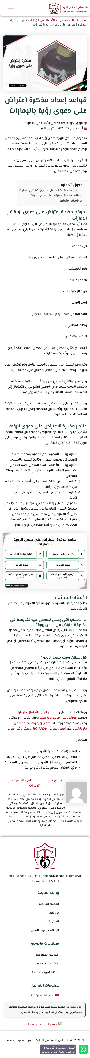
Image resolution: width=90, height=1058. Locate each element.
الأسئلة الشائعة (70, 200)
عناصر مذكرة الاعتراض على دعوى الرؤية (55, 195)
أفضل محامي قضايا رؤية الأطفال (43, 728)
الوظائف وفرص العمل (45, 930)
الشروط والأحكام (47, 963)
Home (81, 20)
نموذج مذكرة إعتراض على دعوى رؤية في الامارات (49, 190)
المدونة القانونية (48, 904)
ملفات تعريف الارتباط (45, 972)
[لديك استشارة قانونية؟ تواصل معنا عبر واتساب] (83, 1049)
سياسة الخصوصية (47, 955)
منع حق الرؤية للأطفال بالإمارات (37, 712)
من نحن (54, 913)
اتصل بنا (53, 921)
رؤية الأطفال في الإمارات (44, 20)
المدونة (69, 20)
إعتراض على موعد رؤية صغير (58, 718)
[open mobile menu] (11, 8)
